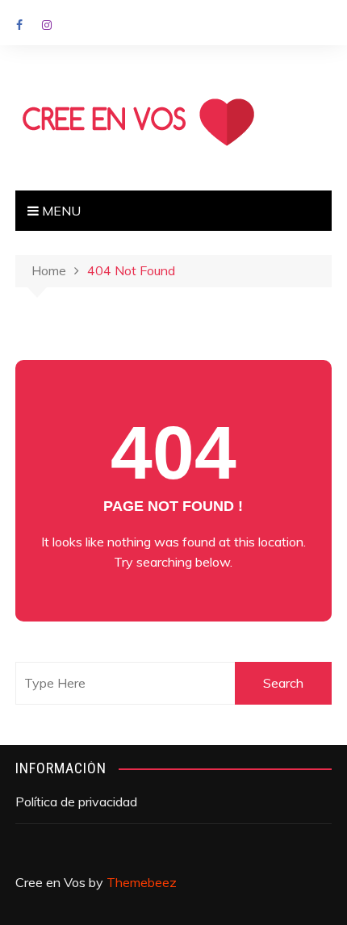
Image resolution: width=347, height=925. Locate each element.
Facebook (19, 25)
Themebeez (142, 882)
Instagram (47, 25)
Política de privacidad (76, 801)
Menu (60, 211)
